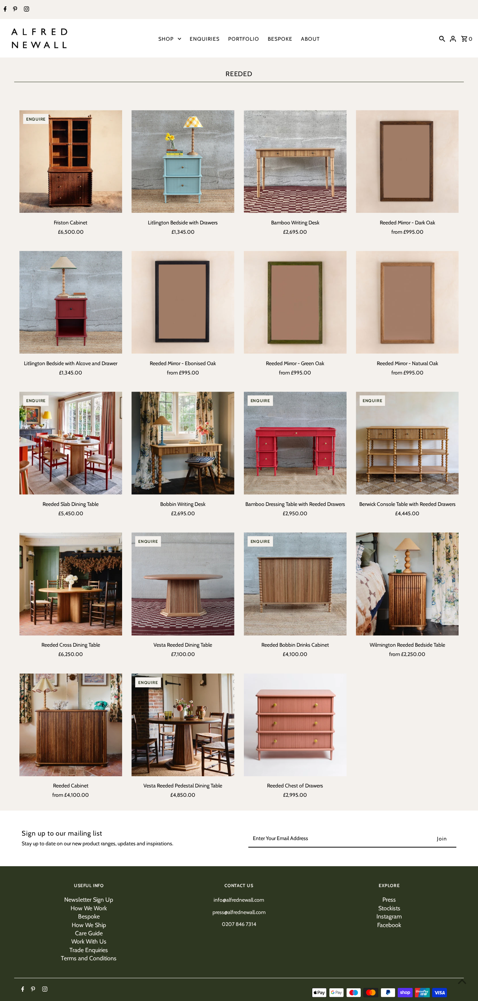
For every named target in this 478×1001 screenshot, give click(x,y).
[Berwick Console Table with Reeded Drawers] (407, 443)
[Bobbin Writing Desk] (182, 443)
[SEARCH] (442, 38)
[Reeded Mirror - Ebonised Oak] (182, 302)
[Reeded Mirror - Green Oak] (295, 302)
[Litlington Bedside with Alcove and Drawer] (70, 302)
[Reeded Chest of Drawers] (295, 725)
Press (389, 899)
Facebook (389, 925)
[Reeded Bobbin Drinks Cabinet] (295, 583)
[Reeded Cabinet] (70, 725)
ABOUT (310, 38)
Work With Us (88, 941)
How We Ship (89, 925)
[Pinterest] (14, 9)
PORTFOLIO (243, 38)
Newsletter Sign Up (88, 899)
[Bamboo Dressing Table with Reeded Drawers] (295, 443)
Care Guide (89, 933)
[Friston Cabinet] (70, 161)
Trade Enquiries (88, 950)
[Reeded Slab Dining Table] (70, 443)
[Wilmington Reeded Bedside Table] (407, 583)
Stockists (389, 908)
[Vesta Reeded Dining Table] (182, 583)
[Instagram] (25, 9)
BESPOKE (280, 38)
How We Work (89, 908)
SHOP (166, 38)
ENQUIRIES (205, 38)
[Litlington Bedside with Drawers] (182, 161)
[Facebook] (4, 9)
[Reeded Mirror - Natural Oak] (407, 302)
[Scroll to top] (462, 981)
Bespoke (89, 916)
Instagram (389, 916)
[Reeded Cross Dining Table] (70, 583)
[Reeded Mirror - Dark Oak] (407, 161)
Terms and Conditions (89, 958)
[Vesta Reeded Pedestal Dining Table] (182, 725)
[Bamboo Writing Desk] (295, 161)
